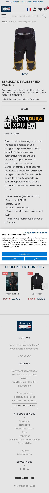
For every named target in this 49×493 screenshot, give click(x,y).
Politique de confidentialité (35, 232)
